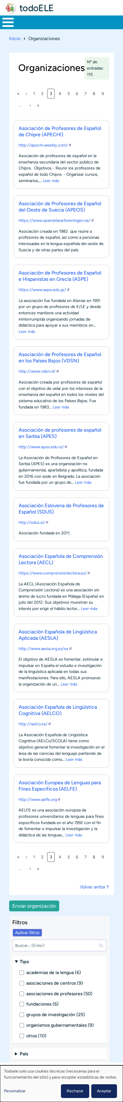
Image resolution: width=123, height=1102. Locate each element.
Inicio (14, 38)
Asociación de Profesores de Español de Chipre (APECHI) (60, 131)
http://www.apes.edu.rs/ (41, 446)
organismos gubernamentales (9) (60, 1025)
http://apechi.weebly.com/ (43, 145)
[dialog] (61, 1083)
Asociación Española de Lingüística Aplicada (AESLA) (58, 635)
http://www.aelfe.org (38, 799)
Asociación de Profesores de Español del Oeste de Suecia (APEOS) (60, 206)
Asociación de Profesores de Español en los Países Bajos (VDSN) (60, 357)
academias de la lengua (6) (53, 972)
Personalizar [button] (15, 1091)
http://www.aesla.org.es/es (43, 648)
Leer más (51, 180)
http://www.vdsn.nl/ (37, 371)
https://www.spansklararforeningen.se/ (54, 220)
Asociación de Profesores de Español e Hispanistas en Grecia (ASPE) (60, 276)
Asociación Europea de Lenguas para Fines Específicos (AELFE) (60, 785)
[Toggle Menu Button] (8, 22)
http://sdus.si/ (32, 522)
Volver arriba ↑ (94, 887)
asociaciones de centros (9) (54, 983)
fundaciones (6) (42, 1004)
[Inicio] (10, 8)
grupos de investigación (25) (55, 1014)
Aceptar (104, 1091)
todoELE (36, 8)
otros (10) (36, 1035)
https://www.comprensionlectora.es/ (53, 573)
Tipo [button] (24, 961)
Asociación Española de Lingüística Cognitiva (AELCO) (58, 710)
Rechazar (75, 1091)
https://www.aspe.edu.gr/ (42, 289)
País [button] (24, 1053)
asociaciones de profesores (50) (59, 993)
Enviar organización (34, 906)
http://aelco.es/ (33, 723)
